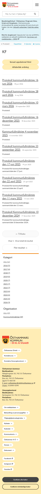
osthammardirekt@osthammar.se (20, 383)
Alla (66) (6, 262)
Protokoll (5, 44)
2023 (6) (6, 291)
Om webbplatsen (10, 407)
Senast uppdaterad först (20, 62)
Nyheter (7, 423)
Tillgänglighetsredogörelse (13, 418)
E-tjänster (27, 44)
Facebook (7, 458)
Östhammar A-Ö (10, 440)
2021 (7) (6, 284)
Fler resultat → (20, 247)
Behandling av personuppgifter (15, 413)
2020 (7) (6, 280)
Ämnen (6, 445)
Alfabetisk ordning (20, 67)
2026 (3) (6, 302)
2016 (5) (6, 265)
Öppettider (17, 44)
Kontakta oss (8, 356)
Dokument (8, 450)
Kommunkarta (9, 434)
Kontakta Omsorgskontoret (14, 361)
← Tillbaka (20, 234)
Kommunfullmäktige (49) (13, 317)
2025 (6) (6, 299)
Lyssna (37, 44)
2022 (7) (6, 288)
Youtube (7, 469)
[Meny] (37, 5)
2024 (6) (6, 295)
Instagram (7, 464)
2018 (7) (6, 273)
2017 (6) (6, 269)
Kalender (7, 429)
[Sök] (35, 13)
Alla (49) (6, 313)
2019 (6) (6, 276)
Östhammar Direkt (10, 350)
